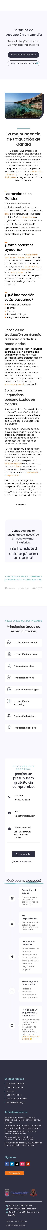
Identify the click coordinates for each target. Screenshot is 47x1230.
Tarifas (10, 311)
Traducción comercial (25, 642)
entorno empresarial (15, 384)
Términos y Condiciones (16, 1221)
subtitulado (17, 272)
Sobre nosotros (23, 861)
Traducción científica (24, 727)
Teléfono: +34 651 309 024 (20, 1205)
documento (28, 217)
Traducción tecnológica (26, 689)
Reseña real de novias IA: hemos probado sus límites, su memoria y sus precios (23, 1120)
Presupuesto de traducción (23, 54)
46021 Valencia (21, 834)
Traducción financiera (25, 654)
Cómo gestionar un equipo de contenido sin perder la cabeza (19, 1138)
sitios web (26, 269)
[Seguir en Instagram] (22, 1164)
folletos (17, 466)
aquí (7, 213)
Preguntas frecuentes (18, 317)
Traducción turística (24, 716)
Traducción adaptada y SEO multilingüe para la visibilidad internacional (23, 1143)
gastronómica (32, 266)
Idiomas (11, 307)
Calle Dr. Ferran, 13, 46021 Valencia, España (23, 1213)
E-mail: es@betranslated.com (22, 1208)
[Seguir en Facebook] (7, 1164)
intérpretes (10, 177)
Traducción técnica (23, 677)
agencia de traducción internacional (21, 256)
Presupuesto (23, 854)
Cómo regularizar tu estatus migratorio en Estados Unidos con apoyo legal (23, 1126)
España (17, 837)
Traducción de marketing (21, 703)
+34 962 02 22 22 (21, 799)
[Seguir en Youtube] (28, 1164)
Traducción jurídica (23, 666)
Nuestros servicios (15, 1083)
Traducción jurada (15, 1087)
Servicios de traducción (19, 304)
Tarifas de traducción (17, 1098)
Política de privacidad (15, 1225)
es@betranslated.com (24, 816)
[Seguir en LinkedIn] (12, 1164)
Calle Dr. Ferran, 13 (22, 831)
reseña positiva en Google (30, 1037)
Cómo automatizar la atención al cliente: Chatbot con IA (20, 1132)
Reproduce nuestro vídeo (23, 63)
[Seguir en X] (17, 1164)
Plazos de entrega (16, 314)
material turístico (13, 463)
